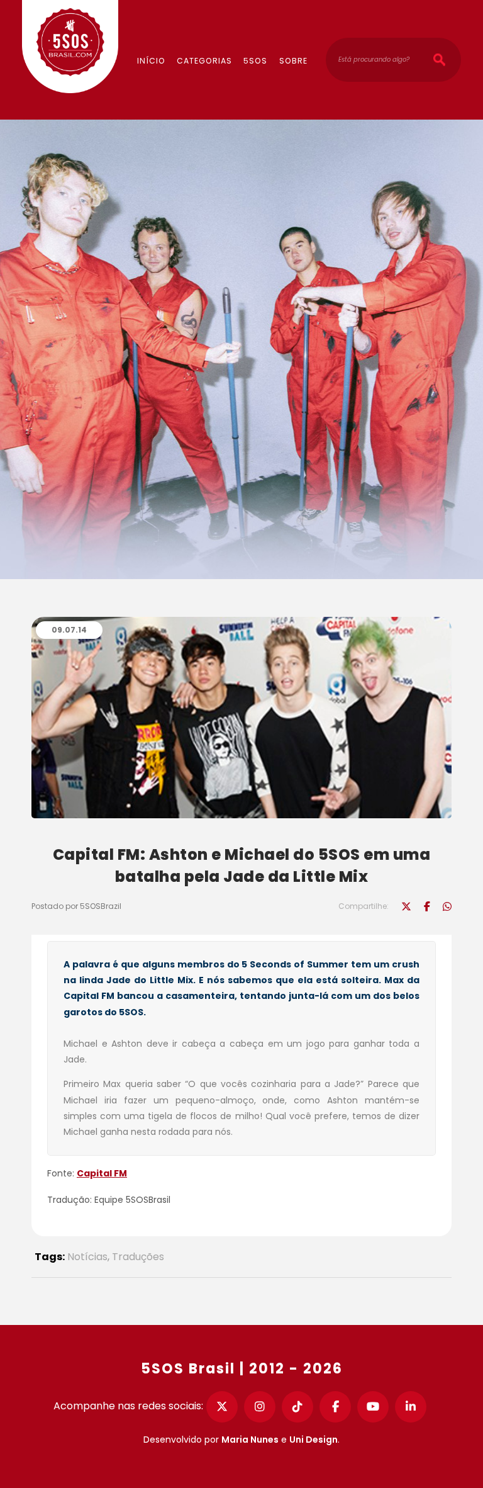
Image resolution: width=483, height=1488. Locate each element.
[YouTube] (373, 1407)
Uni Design (313, 1439)
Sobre (293, 60)
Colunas (221, 22)
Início (151, 60)
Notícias (87, 1256)
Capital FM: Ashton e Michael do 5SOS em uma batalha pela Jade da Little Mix (242, 865)
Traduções (138, 1256)
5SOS (255, 60)
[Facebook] (335, 1407)
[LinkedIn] (410, 1407)
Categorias (204, 60)
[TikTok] (297, 1407)
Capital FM (102, 1173)
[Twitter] (222, 1407)
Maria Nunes (250, 1439)
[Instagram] (259, 1407)
